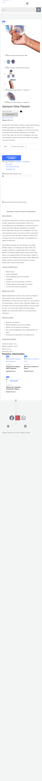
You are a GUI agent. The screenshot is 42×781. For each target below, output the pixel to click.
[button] (27, 3)
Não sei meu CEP (7, 117)
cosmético (18, 161)
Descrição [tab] (9, 164)
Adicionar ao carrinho (12, 157)
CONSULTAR (10, 114)
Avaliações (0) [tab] (10, 169)
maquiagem (26, 161)
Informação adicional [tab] (12, 166)
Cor (5, 146)
